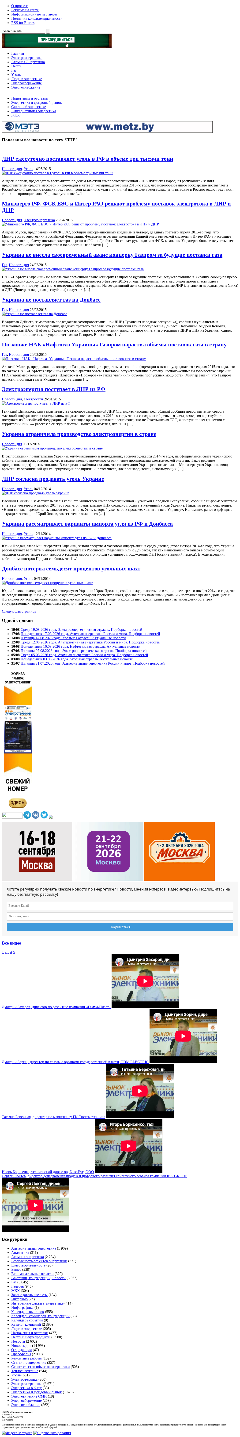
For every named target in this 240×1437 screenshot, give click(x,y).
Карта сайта (7, 1419)
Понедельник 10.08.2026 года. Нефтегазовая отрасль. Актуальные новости (80, 646)
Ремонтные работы (26, 1358)
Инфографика (22, 1307)
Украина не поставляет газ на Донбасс (51, 300)
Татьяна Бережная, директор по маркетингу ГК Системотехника (53, 1117)
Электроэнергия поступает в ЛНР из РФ (53, 389)
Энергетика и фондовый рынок (36, 103)
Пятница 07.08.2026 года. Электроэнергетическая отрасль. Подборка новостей (84, 651)
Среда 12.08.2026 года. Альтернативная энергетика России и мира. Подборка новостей (90, 642)
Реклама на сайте (25, 10)
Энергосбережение (26, 83)
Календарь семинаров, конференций (40, 1316)
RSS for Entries (22, 23)
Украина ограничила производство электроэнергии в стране (79, 434)
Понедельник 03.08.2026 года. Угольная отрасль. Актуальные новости (77, 659)
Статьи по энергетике (28, 1362)
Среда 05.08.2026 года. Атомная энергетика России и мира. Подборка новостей (84, 655)
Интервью (19, 1299)
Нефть (16, 66)
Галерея (17, 1286)
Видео (16, 1269)
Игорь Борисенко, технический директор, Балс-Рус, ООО (48, 1172)
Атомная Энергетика (28, 62)
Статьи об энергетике (28, 107)
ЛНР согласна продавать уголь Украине (53, 479)
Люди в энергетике (26, 79)
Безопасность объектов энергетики (39, 1261)
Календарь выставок (27, 1312)
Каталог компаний (26, 1324)
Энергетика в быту (26, 1388)
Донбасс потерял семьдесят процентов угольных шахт (71, 569)
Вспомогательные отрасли (32, 1274)
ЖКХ (15, 115)
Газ (13, 70)
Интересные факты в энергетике (37, 1303)
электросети (33, 399)
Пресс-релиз (21, 1354)
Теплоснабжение (24, 1371)
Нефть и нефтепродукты (30, 1337)
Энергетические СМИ (29, 1396)
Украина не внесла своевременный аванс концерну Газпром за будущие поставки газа (112, 255)
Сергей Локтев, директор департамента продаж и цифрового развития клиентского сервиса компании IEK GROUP (94, 1176)
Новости (18, 1341)
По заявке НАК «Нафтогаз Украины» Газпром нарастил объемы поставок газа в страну (114, 344)
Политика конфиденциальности (37, 18)
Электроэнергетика (26, 58)
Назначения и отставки (29, 98)
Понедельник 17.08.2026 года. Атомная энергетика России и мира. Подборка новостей (90, 634)
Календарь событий (27, 1320)
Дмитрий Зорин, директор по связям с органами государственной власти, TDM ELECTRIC (75, 1062)
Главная (17, 53)
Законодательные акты (29, 1295)
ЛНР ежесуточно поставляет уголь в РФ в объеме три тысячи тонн (87, 159)
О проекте (19, 6)
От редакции (21, 1350)
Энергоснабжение (25, 87)
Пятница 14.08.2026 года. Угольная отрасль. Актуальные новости (73, 638)
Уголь (16, 75)
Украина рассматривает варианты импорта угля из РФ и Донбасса (87, 524)
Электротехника (24, 1379)
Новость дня (12, 169)
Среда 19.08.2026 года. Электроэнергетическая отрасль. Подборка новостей (81, 629)
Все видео (11, 943)
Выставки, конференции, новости (38, 1278)
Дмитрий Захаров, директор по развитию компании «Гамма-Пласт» (56, 1007)
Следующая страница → (21, 611)
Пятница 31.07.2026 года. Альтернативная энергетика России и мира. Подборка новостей (93, 663)
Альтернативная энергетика (33, 111)
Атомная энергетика (27, 1257)
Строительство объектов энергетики (40, 1367)
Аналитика (20, 1253)
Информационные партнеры (34, 14)
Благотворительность (28, 1265)
